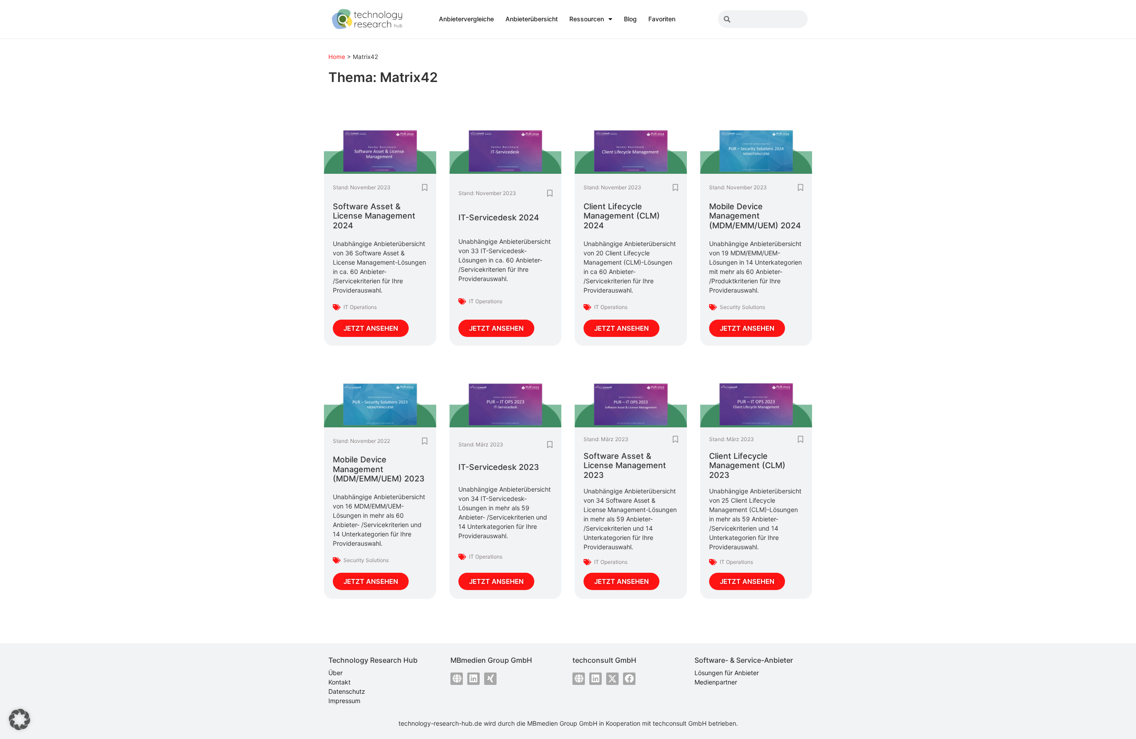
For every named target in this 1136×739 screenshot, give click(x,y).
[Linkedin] (473, 679)
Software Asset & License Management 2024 (374, 216)
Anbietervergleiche (466, 19)
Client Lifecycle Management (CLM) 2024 (622, 216)
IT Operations (360, 307)
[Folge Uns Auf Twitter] (612, 679)
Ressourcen (586, 19)
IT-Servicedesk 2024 (498, 217)
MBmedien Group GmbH (562, 723)
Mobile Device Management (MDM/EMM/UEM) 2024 (755, 216)
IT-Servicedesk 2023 (498, 467)
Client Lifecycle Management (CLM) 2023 (747, 465)
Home (336, 56)
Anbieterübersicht (531, 19)
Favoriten (661, 19)
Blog (630, 19)
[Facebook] (629, 679)
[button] (19, 719)
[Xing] (490, 679)
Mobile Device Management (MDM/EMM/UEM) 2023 (379, 469)
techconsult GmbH (679, 723)
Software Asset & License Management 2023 (625, 465)
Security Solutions (742, 307)
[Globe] (456, 679)
